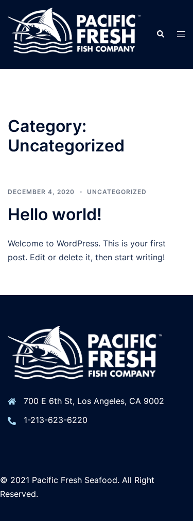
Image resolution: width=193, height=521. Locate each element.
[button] (160, 34)
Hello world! (55, 214)
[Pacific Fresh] (74, 33)
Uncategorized (117, 192)
